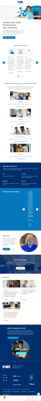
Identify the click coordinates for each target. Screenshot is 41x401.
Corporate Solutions (21, 158)
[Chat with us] (38, 394)
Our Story (6, 249)
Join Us (13, 249)
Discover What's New (13, 337)
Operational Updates (7, 391)
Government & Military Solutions (21, 141)
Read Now (7, 299)
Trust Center (23, 391)
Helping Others (20, 268)
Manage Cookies (6, 394)
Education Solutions (21, 106)
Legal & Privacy (31, 391)
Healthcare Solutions (21, 123)
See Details (11, 72)
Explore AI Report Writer (9, 37)
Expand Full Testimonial (30, 216)
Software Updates (16, 391)
